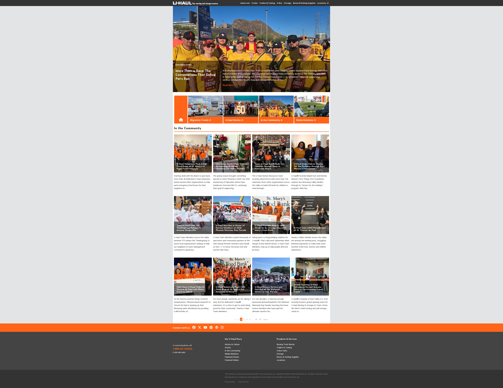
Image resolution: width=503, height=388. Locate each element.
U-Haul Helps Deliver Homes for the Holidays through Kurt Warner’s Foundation (309, 166)
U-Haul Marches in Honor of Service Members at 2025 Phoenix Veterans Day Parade (231, 228)
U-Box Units (282, 350)
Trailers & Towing (267, 3)
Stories (228, 347)
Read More (228, 85)
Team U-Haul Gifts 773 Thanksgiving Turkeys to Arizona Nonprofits (189, 228)
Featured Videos (232, 360)
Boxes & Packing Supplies (304, 3)
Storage (287, 3)
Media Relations (232, 354)
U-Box (279, 3)
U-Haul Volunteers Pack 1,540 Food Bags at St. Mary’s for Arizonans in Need (230, 289)
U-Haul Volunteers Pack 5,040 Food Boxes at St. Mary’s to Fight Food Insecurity (192, 166)
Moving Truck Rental (285, 344)
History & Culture (232, 344)
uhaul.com (245, 3)
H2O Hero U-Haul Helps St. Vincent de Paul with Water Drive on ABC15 (191, 289)
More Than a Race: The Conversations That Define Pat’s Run (196, 75)
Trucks (255, 3)
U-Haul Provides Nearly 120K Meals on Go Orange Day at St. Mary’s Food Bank (271, 228)
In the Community (232, 350)
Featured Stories (232, 357)
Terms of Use (243, 382)
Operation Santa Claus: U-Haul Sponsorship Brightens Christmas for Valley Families (231, 166)
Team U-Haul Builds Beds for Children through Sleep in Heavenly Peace (269, 166)
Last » (265, 319)
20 (256, 319)
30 (260, 319)
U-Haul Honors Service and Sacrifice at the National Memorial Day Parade (268, 289)
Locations (321, 3)
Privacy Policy (230, 382)
